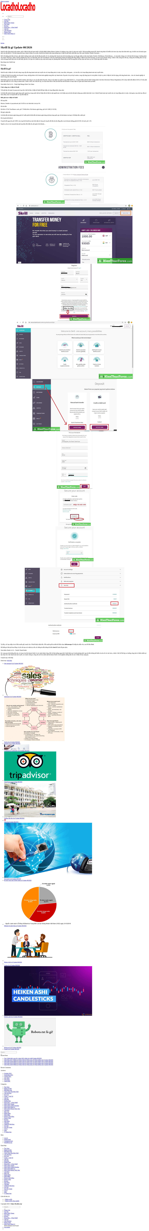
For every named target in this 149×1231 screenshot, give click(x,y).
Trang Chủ (7, 19)
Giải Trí (6, 29)
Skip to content (5, 1)
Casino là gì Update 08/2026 (12, 965)
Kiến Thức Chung (9, 22)
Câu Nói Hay (7, 30)
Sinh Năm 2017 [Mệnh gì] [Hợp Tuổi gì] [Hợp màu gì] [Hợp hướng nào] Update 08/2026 (28, 1060)
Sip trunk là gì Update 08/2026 (12, 879)
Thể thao (6, 1122)
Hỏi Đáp (2, 43)
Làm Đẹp (6, 1110)
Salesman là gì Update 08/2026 (12, 696)
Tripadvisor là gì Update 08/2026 (13, 782)
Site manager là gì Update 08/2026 (13, 663)
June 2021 (7, 1079)
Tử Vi (5, 1129)
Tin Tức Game (8, 1127)
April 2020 (7, 1081)
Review (6, 26)
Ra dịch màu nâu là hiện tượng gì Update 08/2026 (17, 880)
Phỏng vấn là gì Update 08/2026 (13, 962)
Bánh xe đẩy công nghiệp (12, 1201)
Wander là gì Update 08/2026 (12, 743)
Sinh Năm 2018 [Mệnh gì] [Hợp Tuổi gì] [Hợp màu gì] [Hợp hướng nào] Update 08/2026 (28, 1061)
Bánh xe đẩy (8, 1199)
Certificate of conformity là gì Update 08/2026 (16, 750)
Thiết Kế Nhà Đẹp (9, 1124)
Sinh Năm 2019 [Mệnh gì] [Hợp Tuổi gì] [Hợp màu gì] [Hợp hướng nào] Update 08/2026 (28, 1063)
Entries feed (7, 1139)
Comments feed (8, 1141)
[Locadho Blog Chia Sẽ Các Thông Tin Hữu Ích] (18, 10)
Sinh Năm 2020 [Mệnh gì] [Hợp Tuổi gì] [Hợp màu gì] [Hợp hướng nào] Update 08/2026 (28, 1064)
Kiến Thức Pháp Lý (9, 33)
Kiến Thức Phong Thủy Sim (12, 1109)
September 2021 (8, 1075)
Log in (6, 1138)
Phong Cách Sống (9, 1116)
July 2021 (6, 1078)
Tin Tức (6, 21)
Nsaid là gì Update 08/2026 (11, 1049)
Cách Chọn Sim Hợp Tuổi (11, 1091)
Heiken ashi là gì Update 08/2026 (13, 1017)
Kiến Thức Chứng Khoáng (11, 1105)
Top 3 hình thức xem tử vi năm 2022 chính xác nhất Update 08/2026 (23, 1058)
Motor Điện (7, 1113)
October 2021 (8, 1073)
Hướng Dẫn (7, 1101)
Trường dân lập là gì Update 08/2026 (14, 818)
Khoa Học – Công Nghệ (11, 27)
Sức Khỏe (7, 1121)
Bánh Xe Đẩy (8, 1088)
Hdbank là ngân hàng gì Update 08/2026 (15, 926)
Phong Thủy (7, 32)
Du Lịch (6, 1095)
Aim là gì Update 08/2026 (11, 822)
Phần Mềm (7, 1115)
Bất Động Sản (8, 1090)
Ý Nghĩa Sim (7, 1132)
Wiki (5, 1130)
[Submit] (8, 18)
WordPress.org (8, 1142)
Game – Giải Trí (8, 1096)
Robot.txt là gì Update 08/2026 (12, 1047)
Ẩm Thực (6, 24)
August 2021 (7, 1076)
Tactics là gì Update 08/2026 (12, 742)
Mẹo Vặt (6, 1112)
